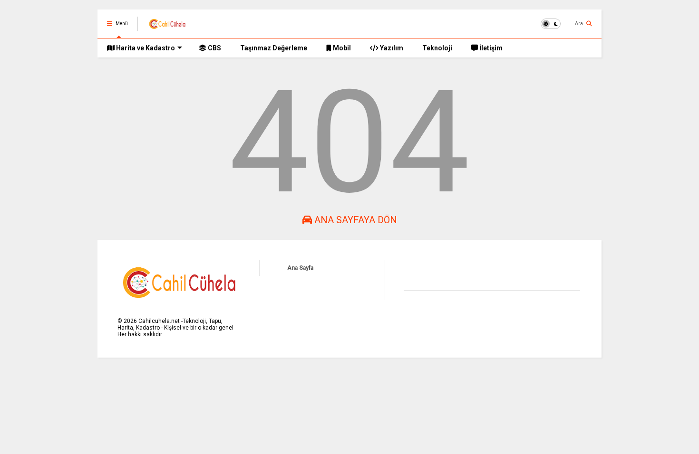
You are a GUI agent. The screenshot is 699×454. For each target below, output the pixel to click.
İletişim (490, 48)
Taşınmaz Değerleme (273, 48)
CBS (213, 48)
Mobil (341, 48)
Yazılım (391, 48)
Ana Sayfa (300, 268)
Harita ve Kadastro (145, 48)
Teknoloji (437, 48)
